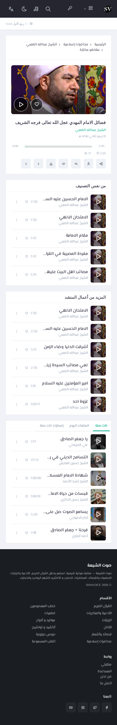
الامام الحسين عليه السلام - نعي (65, 199)
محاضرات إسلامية (75, 44)
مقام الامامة (77, 236)
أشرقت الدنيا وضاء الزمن (66, 347)
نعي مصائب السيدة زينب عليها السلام (65, 365)
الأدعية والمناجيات (99, 613)
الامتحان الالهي (73, 217)
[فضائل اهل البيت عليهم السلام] (26, 163)
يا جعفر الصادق (74, 439)
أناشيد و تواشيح (43, 627)
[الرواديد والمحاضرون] (70, 9)
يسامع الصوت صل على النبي (65, 512)
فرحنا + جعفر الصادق (69, 530)
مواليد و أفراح (45, 620)
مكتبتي (106, 664)
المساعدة (105, 671)
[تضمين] (63, 163)
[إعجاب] (37, 104)
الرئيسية (100, 44)
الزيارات (107, 620)
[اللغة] (11, 9)
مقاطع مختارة (90, 50)
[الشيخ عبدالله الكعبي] (88, 163)
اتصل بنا (106, 683)
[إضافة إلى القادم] (76, 163)
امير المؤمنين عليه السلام (65, 383)
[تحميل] (51, 163)
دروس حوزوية (45, 634)
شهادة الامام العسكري (67, 476)
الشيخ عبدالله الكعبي (41, 44)
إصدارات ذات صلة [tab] (51, 426)
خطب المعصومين (42, 606)
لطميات (49, 613)
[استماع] (21, 104)
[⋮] (17, 202)
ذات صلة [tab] (101, 426)
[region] (58, 487)
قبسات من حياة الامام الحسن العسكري (67, 494)
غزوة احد (80, 402)
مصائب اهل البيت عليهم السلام (65, 272)
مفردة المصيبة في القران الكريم (65, 254)
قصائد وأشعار (102, 634)
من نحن (106, 676)
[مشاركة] (101, 163)
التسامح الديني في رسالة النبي (66, 457)
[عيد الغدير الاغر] (38, 163)
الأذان (108, 627)
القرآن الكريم (103, 606)
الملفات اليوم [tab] (79, 426)
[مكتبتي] (36, 9)
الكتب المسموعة (43, 641)
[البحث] (48, 9)
